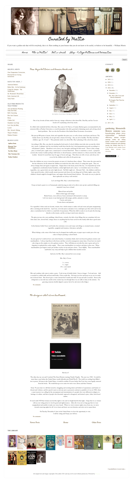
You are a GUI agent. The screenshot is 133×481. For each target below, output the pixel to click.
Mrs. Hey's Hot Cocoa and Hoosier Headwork (51, 69)
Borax (9, 118)
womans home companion (117, 141)
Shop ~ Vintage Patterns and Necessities (90, 53)
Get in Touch (59, 53)
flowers (108, 130)
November (112, 93)
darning (107, 149)
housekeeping (110, 133)
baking (123, 139)
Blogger (97, 474)
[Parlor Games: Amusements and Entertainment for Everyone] (88, 449)
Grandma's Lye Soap (13, 123)
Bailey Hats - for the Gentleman (16, 87)
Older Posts (96, 422)
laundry (115, 145)
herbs (123, 131)
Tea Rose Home (12, 151)
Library (11, 433)
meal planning (121, 143)
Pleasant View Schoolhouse (12, 147)
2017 (109, 123)
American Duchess (13, 84)
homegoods (114, 143)
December (112, 90)
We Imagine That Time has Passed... (48, 295)
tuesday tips (108, 145)
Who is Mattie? (40, 53)
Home (25, 53)
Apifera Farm (12, 143)
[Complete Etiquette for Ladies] (12, 464)
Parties (123, 149)
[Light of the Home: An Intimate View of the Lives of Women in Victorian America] (12, 447)
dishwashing (108, 151)
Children (107, 143)
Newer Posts (35, 422)
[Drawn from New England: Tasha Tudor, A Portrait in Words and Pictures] (108, 442)
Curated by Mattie (67, 39)
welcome (118, 149)
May (110, 116)
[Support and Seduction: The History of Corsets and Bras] (41, 462)
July (110, 111)
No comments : (37, 285)
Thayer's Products (13, 133)
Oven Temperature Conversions (16, 72)
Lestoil (9, 128)
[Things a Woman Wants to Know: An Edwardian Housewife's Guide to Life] (79, 449)
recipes (122, 137)
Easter (123, 147)
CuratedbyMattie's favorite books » (116, 469)
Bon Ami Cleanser (13, 115)
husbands (122, 135)
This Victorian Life (14, 154)
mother (114, 139)
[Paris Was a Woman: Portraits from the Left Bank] (31, 464)
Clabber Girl (11, 120)
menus (116, 137)
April (111, 119)
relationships (109, 135)
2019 (109, 85)
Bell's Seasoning (12, 113)
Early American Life (13, 96)
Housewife (120, 128)
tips (119, 139)
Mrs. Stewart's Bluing (14, 130)
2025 (109, 79)
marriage (107, 139)
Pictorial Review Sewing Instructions (14, 75)
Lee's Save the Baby (13, 125)
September (112, 105)
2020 (109, 82)
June (110, 114)
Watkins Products (12, 135)
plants (118, 133)
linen (119, 145)
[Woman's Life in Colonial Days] (50, 450)
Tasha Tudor (11, 99)
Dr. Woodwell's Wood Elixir (16, 94)
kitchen (107, 141)
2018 (109, 88)
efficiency (108, 137)
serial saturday (118, 147)
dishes (112, 149)
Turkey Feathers (13, 157)
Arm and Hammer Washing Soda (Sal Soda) (15, 109)
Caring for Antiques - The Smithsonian (15, 90)
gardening (110, 128)
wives (123, 133)
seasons (116, 130)
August (111, 108)
